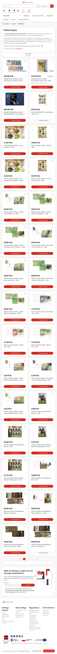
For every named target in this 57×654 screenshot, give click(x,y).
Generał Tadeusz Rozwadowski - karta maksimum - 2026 (41, 512)
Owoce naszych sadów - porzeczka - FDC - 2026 (42, 312)
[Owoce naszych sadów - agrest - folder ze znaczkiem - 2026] (14, 298)
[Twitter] (19, 636)
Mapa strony (45, 643)
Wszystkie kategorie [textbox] (41, 6)
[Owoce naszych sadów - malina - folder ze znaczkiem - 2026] (42, 198)
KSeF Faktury (5, 616)
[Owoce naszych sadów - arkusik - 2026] (42, 132)
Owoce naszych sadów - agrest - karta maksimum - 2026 (14, 279)
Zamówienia (46, 613)
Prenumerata (19, 615)
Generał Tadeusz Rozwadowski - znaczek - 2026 (41, 412)
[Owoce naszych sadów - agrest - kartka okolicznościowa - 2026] (14, 398)
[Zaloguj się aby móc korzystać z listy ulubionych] (25, 61)
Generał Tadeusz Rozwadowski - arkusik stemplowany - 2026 (14, 479)
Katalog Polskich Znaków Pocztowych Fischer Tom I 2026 (41, 80)
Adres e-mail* (6, 582)
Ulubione (45, 615)
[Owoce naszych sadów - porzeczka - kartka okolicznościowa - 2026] (42, 365)
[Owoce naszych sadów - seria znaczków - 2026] (14, 132)
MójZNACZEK (19, 617)
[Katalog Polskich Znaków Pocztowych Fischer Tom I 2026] (42, 65)
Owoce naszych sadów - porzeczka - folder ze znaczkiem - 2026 (42, 279)
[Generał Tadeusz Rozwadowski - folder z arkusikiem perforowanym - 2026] (14, 498)
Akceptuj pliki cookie (49, 651)
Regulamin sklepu (34, 610)
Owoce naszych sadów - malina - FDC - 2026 (14, 346)
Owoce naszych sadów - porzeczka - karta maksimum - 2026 (42, 246)
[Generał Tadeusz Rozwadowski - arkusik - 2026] (14, 431)
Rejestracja (46, 612)
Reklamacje (5, 614)
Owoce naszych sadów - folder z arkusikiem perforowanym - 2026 (14, 246)
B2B (3, 619)
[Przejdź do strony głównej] (27, 2)
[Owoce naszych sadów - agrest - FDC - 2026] (42, 331)
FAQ (3, 618)
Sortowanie (28, 54)
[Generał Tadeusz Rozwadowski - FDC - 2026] (42, 464)
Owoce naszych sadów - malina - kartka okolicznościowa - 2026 (14, 379)
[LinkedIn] (17, 636)
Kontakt (4, 623)
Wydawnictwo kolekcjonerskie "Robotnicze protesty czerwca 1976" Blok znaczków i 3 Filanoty (14, 80)
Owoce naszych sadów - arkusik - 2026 (41, 146)
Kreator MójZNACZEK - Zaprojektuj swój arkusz (42, 113)
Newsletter (32, 625)
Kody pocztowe (20, 613)
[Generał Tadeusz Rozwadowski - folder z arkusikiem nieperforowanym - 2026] (42, 531)
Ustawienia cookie (36, 651)
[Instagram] (14, 636)
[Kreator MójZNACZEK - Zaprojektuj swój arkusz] (42, 99)
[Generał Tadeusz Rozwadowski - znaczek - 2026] (42, 398)
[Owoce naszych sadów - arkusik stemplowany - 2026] (42, 165)
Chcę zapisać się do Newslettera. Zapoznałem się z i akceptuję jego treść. (19, 590)
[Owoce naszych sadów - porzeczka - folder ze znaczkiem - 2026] (42, 265)
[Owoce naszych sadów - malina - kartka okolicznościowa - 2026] (14, 365)
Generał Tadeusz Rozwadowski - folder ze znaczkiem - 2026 (14, 545)
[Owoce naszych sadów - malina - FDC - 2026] (14, 331)
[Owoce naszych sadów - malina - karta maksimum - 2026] (14, 198)
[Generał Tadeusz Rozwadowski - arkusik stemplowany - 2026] (14, 464)
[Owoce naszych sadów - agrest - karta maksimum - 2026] (14, 265)
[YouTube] (22, 636)
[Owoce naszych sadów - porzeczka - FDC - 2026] (42, 298)
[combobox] (42, 6)
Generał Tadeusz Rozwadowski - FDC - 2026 (41, 479)
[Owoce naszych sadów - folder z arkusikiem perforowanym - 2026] (14, 232)
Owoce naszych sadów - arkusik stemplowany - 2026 (41, 179)
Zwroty (4, 613)
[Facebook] (11, 636)
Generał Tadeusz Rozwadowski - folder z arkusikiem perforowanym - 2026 (14, 512)
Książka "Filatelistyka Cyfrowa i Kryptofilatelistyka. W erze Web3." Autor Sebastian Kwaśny (14, 113)
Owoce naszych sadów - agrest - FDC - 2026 (41, 346)
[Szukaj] (52, 6)
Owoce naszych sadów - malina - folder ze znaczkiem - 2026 (41, 213)
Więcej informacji (25, 651)
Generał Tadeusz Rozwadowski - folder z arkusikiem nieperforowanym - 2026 (41, 545)
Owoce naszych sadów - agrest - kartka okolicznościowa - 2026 (14, 412)
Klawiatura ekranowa (38, 643)
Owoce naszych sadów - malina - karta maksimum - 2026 (14, 213)
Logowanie (46, 610)
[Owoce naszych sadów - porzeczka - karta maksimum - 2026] (42, 232)
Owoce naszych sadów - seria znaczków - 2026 (13, 146)
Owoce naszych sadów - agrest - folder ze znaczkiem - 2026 (14, 312)
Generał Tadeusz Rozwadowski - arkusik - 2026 (14, 445)
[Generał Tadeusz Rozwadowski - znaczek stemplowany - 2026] (42, 431)
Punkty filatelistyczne (8, 621)
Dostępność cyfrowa (34, 627)
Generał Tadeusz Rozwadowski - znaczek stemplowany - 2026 (41, 445)
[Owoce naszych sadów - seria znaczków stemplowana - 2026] (14, 165)
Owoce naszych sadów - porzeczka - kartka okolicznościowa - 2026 (42, 379)
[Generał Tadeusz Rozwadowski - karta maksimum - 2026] (42, 498)
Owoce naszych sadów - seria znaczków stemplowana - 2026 (13, 179)
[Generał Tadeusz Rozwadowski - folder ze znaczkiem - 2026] (14, 531)
